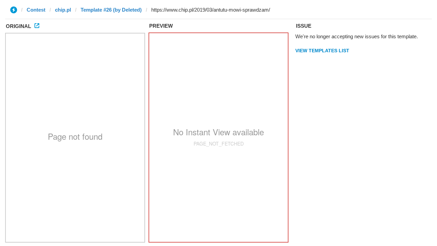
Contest (36, 10)
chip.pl (63, 10)
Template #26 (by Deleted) (111, 10)
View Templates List (322, 50)
